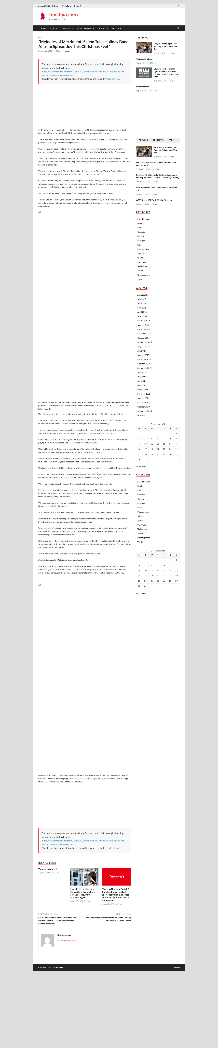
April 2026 (142, 312)
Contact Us (77, 6)
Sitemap (176, 967)
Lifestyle (66, 28)
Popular (143, 140)
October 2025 (143, 338)
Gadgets (141, 232)
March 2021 (142, 389)
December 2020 (144, 402)
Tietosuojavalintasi (47, 869)
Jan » (144, 466)
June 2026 (141, 303)
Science (101, 28)
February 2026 (143, 320)
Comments (158, 140)
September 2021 (144, 368)
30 (139, 459)
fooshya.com (63, 15)
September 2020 (144, 411)
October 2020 (143, 406)
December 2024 (144, 359)
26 (158, 454)
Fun (39, 37)
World (140, 279)
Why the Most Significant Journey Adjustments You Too (165, 46)
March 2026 (142, 316)
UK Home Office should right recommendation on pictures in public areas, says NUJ (166, 72)
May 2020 (141, 415)
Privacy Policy (66, 6)
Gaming (140, 236)
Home (43, 28)
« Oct (138, 466)
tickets (49, 174)
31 (145, 459)
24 (145, 454)
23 (139, 454)
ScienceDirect (142, 86)
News (52, 28)
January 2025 (143, 355)
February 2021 (143, 394)
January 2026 (143, 325)
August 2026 (143, 295)
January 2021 (143, 398)
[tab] (143, 140)
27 (164, 454)
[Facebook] (178, 6)
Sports (115, 28)
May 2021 (141, 385)
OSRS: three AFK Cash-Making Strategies (154, 200)
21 (170, 449)
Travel (140, 270)
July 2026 (141, 299)
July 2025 (141, 351)
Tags (171, 140)
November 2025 (144, 333)
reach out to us (113, 78)
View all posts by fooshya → (68, 940)
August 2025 (143, 346)
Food (139, 223)
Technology (142, 266)
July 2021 (141, 376)
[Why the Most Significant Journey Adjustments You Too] (144, 44)
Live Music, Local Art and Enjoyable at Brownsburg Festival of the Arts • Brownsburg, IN (82, 893)
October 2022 (143, 363)
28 (170, 454)
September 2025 (144, 342)
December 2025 (144, 329)
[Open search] (178, 28)
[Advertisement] (134, 16)
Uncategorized (143, 275)
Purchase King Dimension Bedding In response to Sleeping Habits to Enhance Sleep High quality (157, 176)
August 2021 (143, 372)
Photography (143, 249)
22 (176, 449)
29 (176, 454)
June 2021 (141, 381)
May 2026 (141, 307)
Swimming (141, 262)
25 (152, 454)
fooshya (67, 51)
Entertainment (84, 28)
